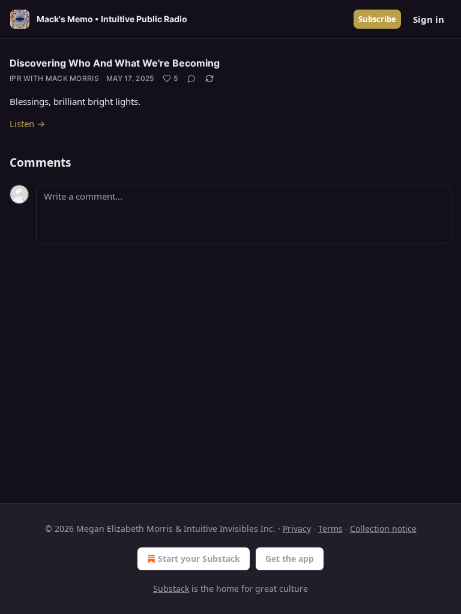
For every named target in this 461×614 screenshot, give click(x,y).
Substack (171, 588)
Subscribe (377, 19)
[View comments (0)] (191, 78)
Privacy (297, 528)
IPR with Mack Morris (54, 78)
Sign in (428, 19)
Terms (330, 528)
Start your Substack (199, 558)
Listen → (27, 124)
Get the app (289, 558)
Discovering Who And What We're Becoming (115, 63)
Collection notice (383, 528)
